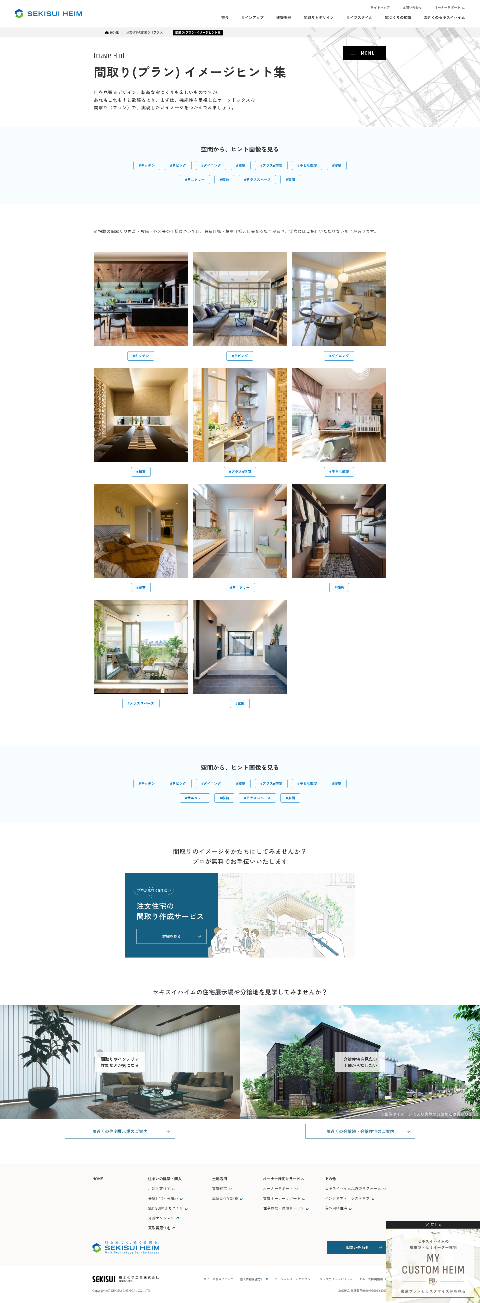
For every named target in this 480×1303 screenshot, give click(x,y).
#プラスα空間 (271, 165)
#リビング (178, 165)
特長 (225, 17)
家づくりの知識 (398, 17)
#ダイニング (211, 165)
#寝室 (336, 165)
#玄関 (290, 179)
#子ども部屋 (307, 165)
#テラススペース (257, 179)
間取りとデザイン (319, 17)
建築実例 (283, 17)
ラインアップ (252, 17)
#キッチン (147, 165)
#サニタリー (195, 179)
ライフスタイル (359, 17)
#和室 (240, 165)
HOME (97, 1178)
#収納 (224, 179)
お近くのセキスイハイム (444, 17)
